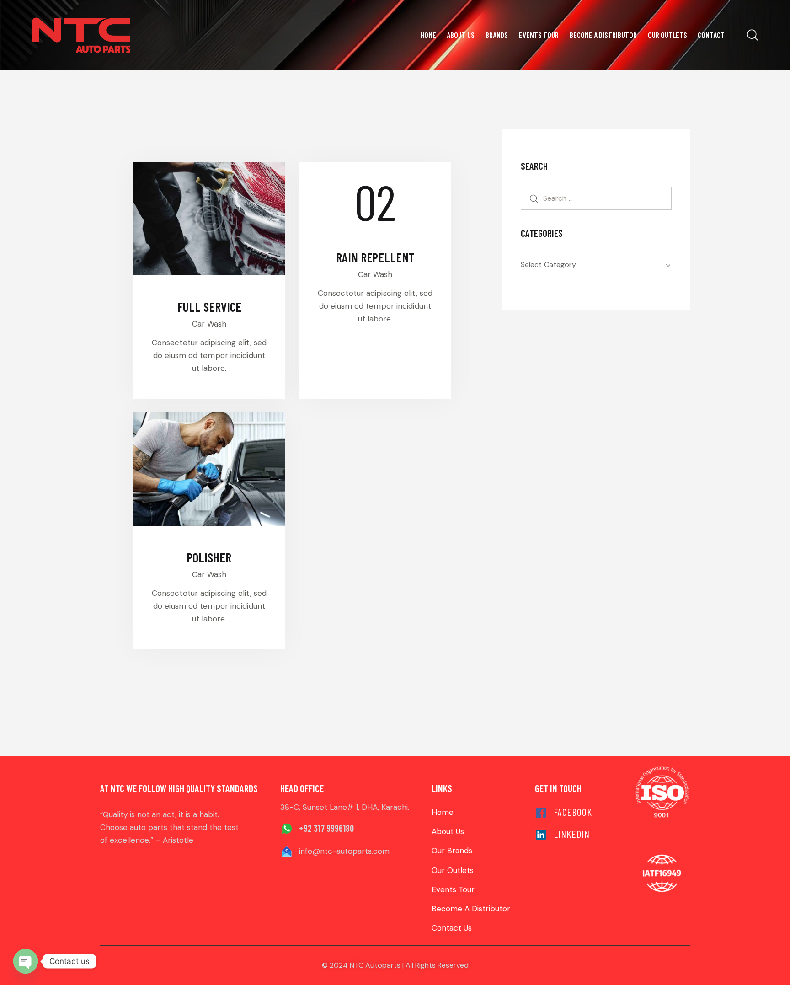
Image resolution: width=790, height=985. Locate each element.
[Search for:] (596, 198)
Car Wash (209, 324)
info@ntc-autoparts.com (344, 851)
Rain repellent (375, 257)
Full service (209, 307)
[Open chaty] (25, 961)
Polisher (209, 557)
